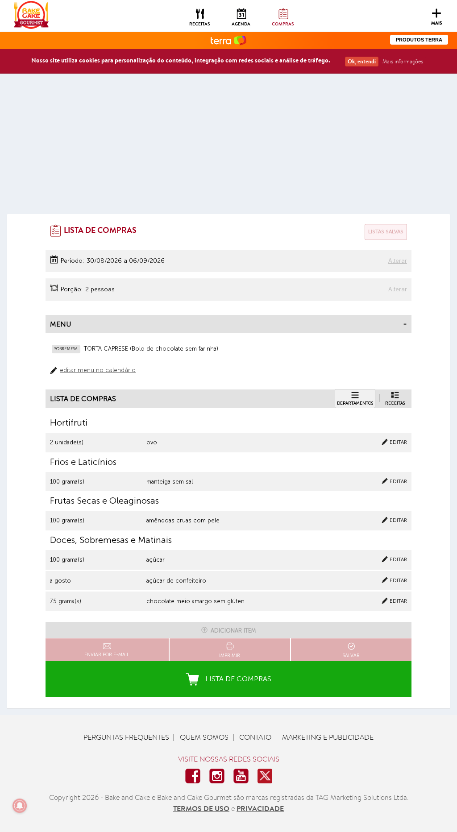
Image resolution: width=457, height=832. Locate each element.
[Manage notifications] (19, 806)
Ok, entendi (362, 61)
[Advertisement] (228, 147)
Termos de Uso (201, 808)
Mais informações (402, 61)
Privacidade (260, 808)
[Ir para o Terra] (228, 40)
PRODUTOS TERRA (419, 39)
